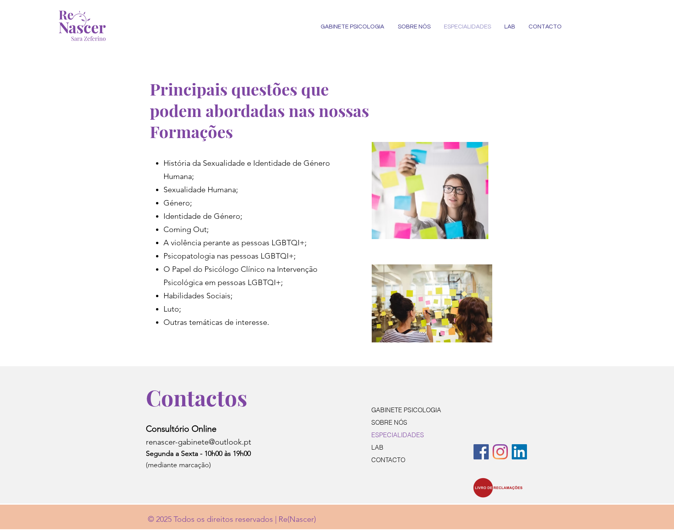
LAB (377, 447)
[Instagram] (500, 451)
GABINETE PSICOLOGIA (406, 410)
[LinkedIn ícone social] (519, 451)
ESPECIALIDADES (397, 435)
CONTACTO (388, 460)
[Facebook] (481, 451)
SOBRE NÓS (389, 422)
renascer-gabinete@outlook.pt (198, 442)
